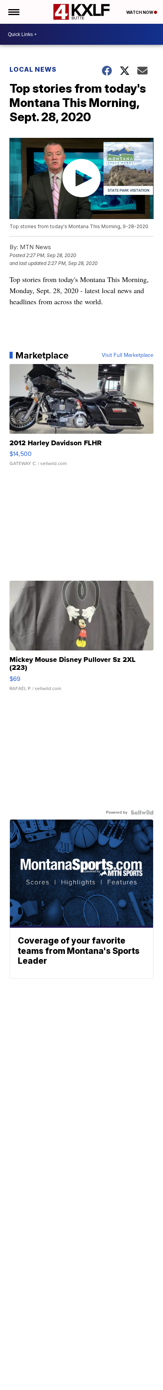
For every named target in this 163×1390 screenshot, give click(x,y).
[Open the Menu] (13, 12)
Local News (33, 69)
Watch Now (140, 12)
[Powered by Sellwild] (142, 812)
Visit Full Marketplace (128, 355)
